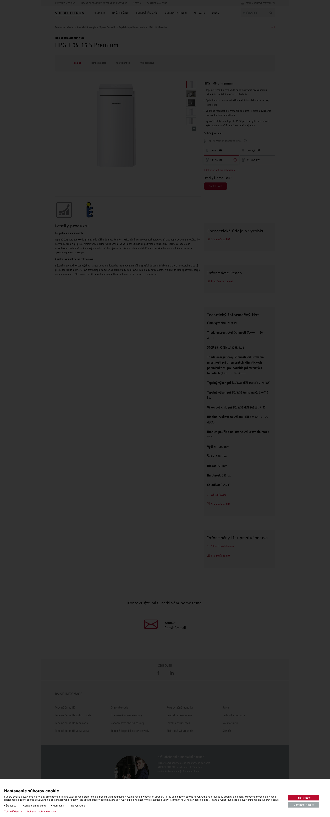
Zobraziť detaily (13, 811)
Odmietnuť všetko (304, 804)
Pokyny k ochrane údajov (41, 811)
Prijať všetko (304, 797)
